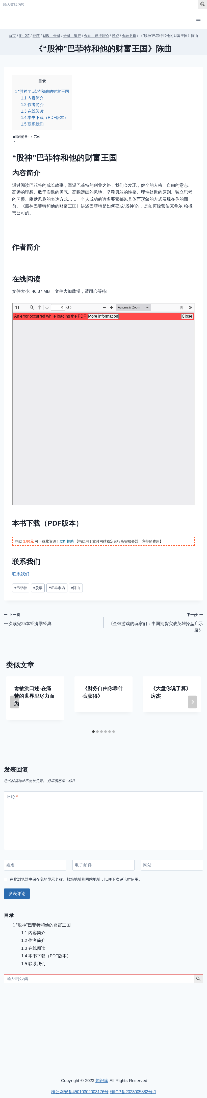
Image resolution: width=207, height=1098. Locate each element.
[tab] (93, 731)
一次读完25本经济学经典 (27, 619)
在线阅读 (32, 111)
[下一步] (192, 701)
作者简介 (32, 104)
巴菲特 (20, 588)
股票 (37, 588)
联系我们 (32, 124)
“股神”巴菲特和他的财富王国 (42, 91)
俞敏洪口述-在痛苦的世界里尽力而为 (34, 696)
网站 (147, 865)
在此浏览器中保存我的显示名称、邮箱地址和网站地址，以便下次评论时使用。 (76, 879)
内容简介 (32, 98)
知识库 (101, 1080)
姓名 (10, 865)
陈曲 (75, 588)
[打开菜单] (198, 19)
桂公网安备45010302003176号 (80, 1091)
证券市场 (57, 588)
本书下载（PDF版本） (44, 117)
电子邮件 (83, 865)
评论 (12, 796)
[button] (203, 5)
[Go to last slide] (14, 701)
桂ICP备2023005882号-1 (133, 1091)
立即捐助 (67, 541)
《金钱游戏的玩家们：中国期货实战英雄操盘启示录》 (156, 623)
